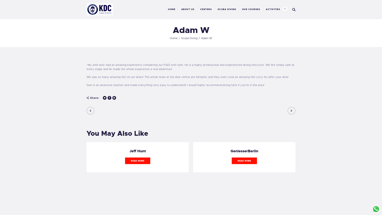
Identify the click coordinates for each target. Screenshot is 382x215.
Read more (137, 160)
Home (174, 38)
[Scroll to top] (7, 208)
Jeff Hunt (138, 151)
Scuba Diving (189, 38)
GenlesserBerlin (244, 151)
